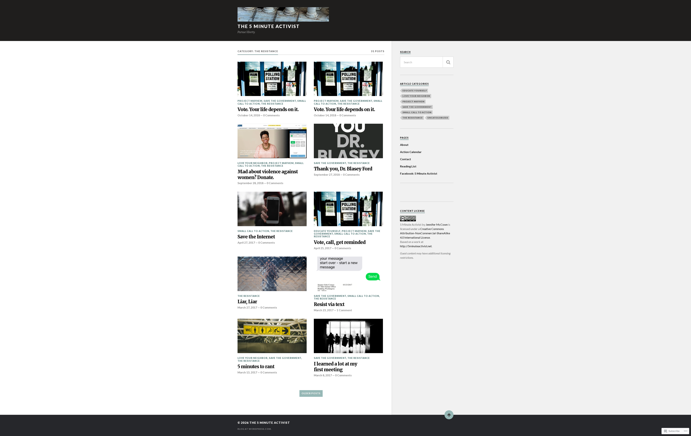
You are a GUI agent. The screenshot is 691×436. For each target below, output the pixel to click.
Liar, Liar (247, 302)
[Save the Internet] (272, 209)
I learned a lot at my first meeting (335, 367)
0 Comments (271, 115)
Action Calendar (411, 152)
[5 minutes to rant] (272, 336)
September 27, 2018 (327, 174)
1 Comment (344, 310)
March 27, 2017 (247, 307)
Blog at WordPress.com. (255, 429)
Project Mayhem (250, 100)
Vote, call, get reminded (339, 242)
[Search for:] (426, 62)
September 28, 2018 (250, 183)
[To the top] (448, 414)
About (404, 144)
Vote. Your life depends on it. (268, 109)
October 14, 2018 (249, 115)
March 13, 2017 (247, 372)
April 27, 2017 (246, 242)
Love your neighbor (253, 163)
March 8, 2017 (323, 375)
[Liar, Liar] (272, 274)
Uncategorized (437, 118)
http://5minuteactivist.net (416, 246)
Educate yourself (327, 231)
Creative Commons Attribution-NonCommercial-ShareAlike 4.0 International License (425, 233)
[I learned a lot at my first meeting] (348, 336)
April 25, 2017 (322, 248)
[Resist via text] (348, 274)
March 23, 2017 (323, 310)
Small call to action (253, 231)
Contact (405, 159)
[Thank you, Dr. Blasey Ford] (348, 141)
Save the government (280, 100)
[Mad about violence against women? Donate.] (272, 141)
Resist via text (329, 304)
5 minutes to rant (256, 366)
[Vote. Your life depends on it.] (272, 79)
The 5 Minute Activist (269, 26)
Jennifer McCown (437, 224)
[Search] (448, 62)
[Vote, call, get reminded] (348, 209)
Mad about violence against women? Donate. (268, 174)
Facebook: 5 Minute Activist (418, 173)
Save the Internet (256, 237)
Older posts (311, 393)
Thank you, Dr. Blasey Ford (343, 169)
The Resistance (272, 103)
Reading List (408, 166)
